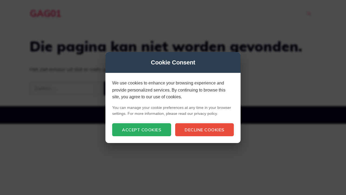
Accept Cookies (141, 129)
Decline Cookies (204, 129)
